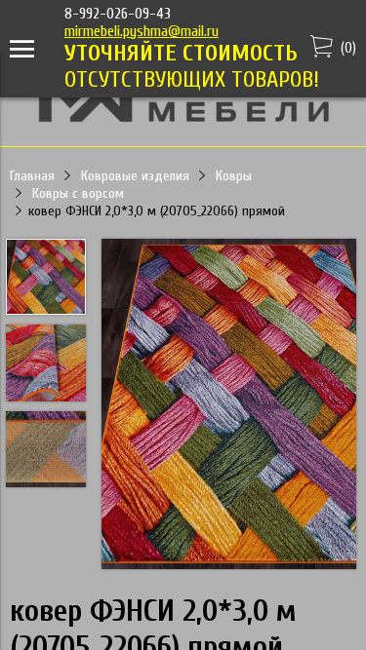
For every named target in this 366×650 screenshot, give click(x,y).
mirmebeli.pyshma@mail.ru (141, 31)
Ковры (234, 176)
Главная (32, 176)
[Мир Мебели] (183, 119)
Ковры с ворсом (78, 193)
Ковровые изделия (135, 176)
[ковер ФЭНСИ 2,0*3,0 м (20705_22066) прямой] (229, 406)
